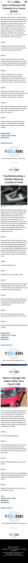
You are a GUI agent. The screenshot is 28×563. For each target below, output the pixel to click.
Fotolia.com (3, 206)
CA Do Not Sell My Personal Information (13, 555)
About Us (5, 552)
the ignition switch (16, 246)
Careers (22, 552)
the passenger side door (11, 435)
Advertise (10, 552)
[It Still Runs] (14, 2)
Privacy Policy (17, 553)
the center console (10, 50)
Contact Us (17, 552)
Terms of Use (9, 553)
